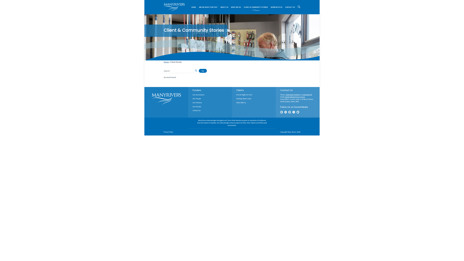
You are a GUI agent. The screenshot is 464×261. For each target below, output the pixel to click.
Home (166, 62)
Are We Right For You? (244, 95)
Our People (197, 99)
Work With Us (241, 103)
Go (203, 70)
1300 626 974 (307, 95)
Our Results (197, 106)
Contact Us (197, 110)
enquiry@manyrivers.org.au (295, 97)
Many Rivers (292, 132)
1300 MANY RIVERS (293, 95)
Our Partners (197, 103)
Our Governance (198, 95)
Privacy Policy (168, 132)
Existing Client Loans (243, 99)
